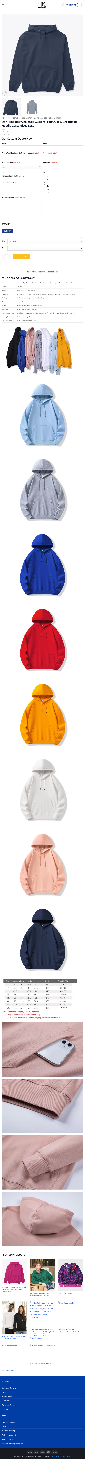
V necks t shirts (7, 1439)
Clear (81, 238)
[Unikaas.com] (42, 5)
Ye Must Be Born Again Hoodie (40, 1363)
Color (3, 241)
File (3, 172)
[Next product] (3, 133)
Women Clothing (8, 1431)
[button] (3, 5)
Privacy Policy (7, 1396)
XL (48, 186)
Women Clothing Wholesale (12, 1443)
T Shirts (4, 1426)
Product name (11, 162)
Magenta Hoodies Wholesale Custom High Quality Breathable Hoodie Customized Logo (14, 1289)
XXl (48, 192)
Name (4, 143)
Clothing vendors (8, 1422)
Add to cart (21, 257)
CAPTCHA (6, 224)
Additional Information (14, 197)
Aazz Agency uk (57, 1456)
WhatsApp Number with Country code (20, 153)
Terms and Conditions (10, 1405)
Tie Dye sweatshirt (9, 1435)
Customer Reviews (9, 1388)
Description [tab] (32, 272)
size (3, 248)
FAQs (4, 1392)
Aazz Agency (67, 1456)
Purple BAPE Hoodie (65, 1294)
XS (48, 189)
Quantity (50, 162)
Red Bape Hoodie (8, 1370)
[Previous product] (7, 133)
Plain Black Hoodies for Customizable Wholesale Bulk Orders (70, 1331)
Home (4, 118)
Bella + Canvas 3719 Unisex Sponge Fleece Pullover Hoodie (14, 1337)
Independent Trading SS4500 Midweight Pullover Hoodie (39, 1295)
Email (45, 143)
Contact (5, 1409)
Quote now (6, 1401)
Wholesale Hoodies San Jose (49, 118)
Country (50, 153)
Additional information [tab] (48, 272)
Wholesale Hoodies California (22, 118)
